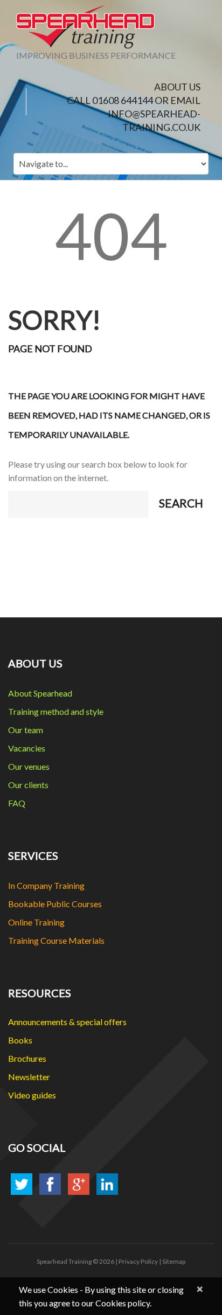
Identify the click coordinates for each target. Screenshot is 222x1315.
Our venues (29, 766)
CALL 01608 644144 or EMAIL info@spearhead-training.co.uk (133, 113)
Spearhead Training (64, 1261)
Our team (25, 730)
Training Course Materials (56, 940)
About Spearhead (40, 693)
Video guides (32, 1095)
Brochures (27, 1058)
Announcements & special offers (67, 1022)
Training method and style (55, 711)
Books (20, 1040)
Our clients (28, 785)
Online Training (36, 922)
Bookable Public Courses (55, 904)
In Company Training (46, 885)
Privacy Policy (138, 1261)
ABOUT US (177, 87)
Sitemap (173, 1261)
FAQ (16, 803)
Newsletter (29, 1077)
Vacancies (26, 748)
